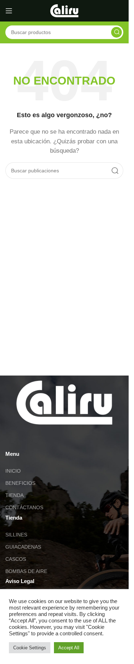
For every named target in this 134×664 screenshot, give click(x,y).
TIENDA (14, 495)
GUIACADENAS (23, 547)
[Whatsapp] (14, 439)
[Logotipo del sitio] (64, 10)
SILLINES (16, 535)
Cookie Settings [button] (29, 647)
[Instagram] (34, 439)
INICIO (13, 471)
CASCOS (15, 559)
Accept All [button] (68, 647)
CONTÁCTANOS (24, 507)
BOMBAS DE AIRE (26, 571)
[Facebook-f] (53, 439)
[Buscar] (116, 32)
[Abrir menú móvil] (9, 11)
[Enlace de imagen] (64, 402)
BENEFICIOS (20, 483)
